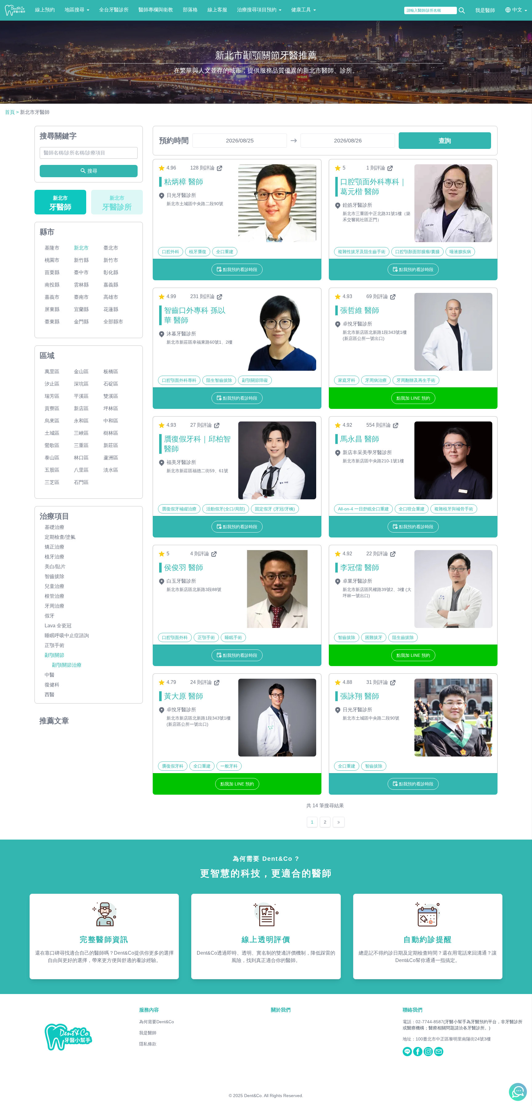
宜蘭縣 (81, 309)
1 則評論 (376, 167)
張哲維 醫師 (359, 310)
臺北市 (110, 247)
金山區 (81, 371)
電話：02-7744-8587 (423, 1021)
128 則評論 (203, 167)
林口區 (81, 457)
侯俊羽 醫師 (183, 567)
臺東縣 (52, 321)
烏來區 (52, 420)
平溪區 (81, 396)
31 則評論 (377, 682)
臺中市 (81, 272)
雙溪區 (110, 396)
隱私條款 (147, 1043)
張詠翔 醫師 (359, 696)
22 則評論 (377, 553)
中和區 (110, 420)
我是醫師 (485, 10)
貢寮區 (52, 408)
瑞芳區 (52, 396)
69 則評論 (377, 296)
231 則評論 (203, 296)
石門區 (81, 482)
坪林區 (110, 408)
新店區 (81, 408)
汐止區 (52, 383)
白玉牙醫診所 (180, 581)
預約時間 (174, 140)
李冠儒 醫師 (359, 567)
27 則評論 (201, 425)
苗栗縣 (52, 272)
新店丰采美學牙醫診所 (366, 452)
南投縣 (52, 284)
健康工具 (301, 9)
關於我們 (281, 1009)
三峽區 (81, 433)
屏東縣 (52, 309)
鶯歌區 (52, 445)
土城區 (52, 433)
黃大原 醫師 (183, 696)
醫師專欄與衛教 (156, 9)
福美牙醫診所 (180, 462)
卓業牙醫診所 (356, 581)
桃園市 (52, 260)
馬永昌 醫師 (359, 439)
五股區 (52, 470)
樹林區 (110, 433)
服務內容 (149, 1009)
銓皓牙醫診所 (356, 205)
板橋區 (110, 371)
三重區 (81, 445)
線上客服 (217, 9)
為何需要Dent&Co (156, 1021)
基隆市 (52, 247)
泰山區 (52, 457)
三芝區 (52, 482)
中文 (517, 9)
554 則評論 (379, 425)
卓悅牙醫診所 (356, 323)
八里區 (81, 470)
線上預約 (45, 9)
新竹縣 (81, 260)
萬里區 (52, 371)
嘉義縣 (110, 284)
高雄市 (110, 297)
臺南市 (81, 297)
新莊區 (110, 445)
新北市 (81, 247)
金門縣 (81, 321)
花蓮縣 (110, 309)
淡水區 (110, 470)
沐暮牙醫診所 (180, 333)
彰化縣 (110, 272)
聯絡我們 (412, 1009)
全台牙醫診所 (114, 9)
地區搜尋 (74, 9)
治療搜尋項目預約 (256, 9)
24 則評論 (201, 682)
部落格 (190, 9)
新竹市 (110, 260)
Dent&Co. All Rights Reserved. (273, 1095)
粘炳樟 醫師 (183, 182)
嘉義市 (52, 297)
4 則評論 (200, 553)
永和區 (81, 420)
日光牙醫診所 (180, 195)
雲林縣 (81, 284)
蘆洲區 (110, 457)
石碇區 (110, 383)
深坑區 (81, 383)
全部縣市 (113, 321)
